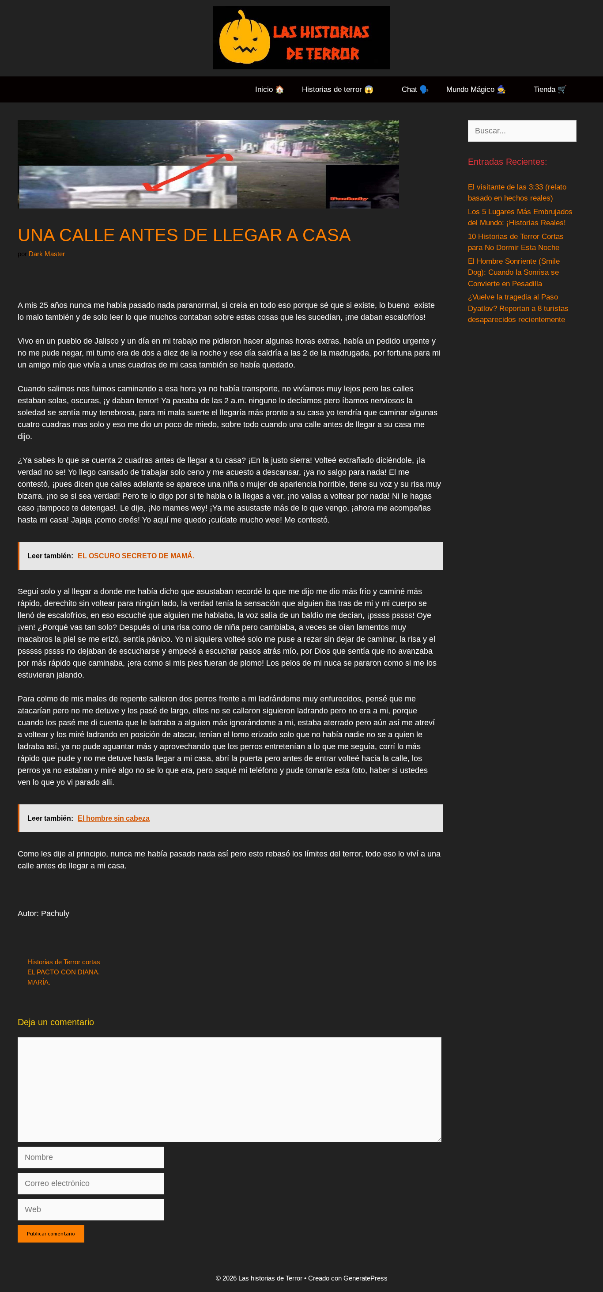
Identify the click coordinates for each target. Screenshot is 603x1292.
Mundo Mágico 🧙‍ (476, 89)
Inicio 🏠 (269, 89)
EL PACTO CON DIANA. (63, 972)
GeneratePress (365, 1278)
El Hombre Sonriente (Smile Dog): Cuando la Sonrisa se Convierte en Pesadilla (514, 272)
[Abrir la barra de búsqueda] (589, 89)
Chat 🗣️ (415, 89)
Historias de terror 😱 (337, 89)
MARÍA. (38, 982)
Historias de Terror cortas (63, 962)
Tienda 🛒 (550, 89)
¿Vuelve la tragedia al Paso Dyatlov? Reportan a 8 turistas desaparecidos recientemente (518, 308)
